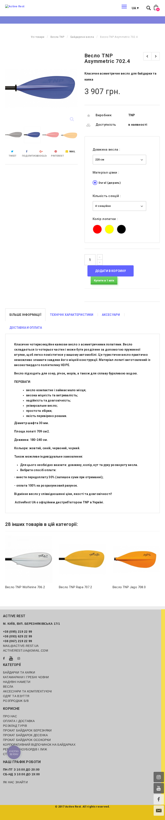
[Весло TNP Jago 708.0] (106, 559)
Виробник (104, 115)
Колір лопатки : (106, 219)
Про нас (10, 716)
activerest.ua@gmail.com (25, 650)
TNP (131, 115)
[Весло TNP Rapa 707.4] (155, 56)
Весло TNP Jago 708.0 (99, 587)
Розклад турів (15, 725)
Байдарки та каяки (19, 672)
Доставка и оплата (25, 327)
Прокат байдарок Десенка (25, 735)
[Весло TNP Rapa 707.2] (53, 559)
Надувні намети (16, 682)
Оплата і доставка (19, 721)
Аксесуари (111, 314)
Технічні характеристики (71, 314)
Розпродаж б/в (16, 700)
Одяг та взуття (16, 696)
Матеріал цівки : (106, 172)
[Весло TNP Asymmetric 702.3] (147, 56)
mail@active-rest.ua (21, 645)
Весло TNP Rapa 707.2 (46, 587)
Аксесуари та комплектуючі (27, 691)
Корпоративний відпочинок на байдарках (39, 744)
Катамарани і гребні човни (26, 677)
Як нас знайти (15, 782)
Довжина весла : (107, 149)
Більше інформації (25, 314)
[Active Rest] (14, 6)
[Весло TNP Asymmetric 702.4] (13, 135)
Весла (8, 686)
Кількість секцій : (107, 196)
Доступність (106, 125)
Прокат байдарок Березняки (27, 730)
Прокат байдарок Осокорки (27, 740)
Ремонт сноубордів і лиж (25, 749)
